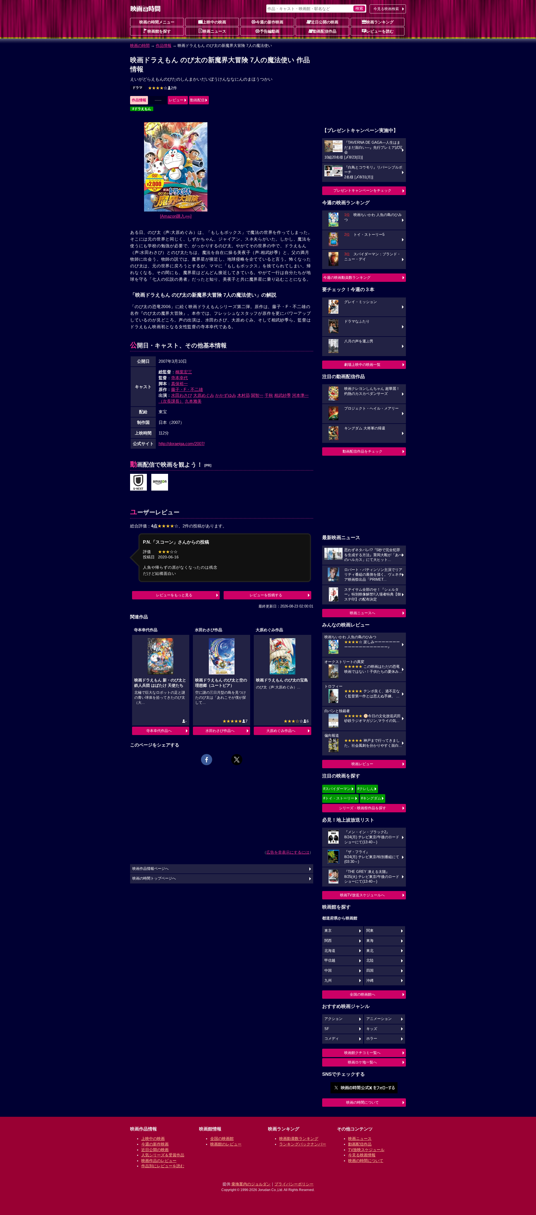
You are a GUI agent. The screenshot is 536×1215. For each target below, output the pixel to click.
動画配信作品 (324, 31)
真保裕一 (179, 383)
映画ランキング (380, 22)
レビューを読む (380, 31)
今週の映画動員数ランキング (346, 277)
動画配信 (197, 100)
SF (326, 1029)
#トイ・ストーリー (338, 798)
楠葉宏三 (183, 371)
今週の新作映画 (269, 22)
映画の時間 (140, 45)
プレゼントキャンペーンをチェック (362, 190)
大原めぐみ (203, 395)
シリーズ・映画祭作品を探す (362, 808)
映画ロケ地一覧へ (362, 1062)
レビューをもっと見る (174, 595)
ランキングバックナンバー (302, 1144)
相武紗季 (282, 395)
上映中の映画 (214, 22)
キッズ (371, 1029)
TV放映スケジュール (366, 1149)
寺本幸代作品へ (159, 731)
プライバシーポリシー (294, 1184)
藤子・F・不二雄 (187, 389)
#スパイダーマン (337, 789)
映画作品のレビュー (158, 1160)
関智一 (257, 395)
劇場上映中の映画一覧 (362, 364)
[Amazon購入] (176, 216)
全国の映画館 (222, 1138)
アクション (333, 1019)
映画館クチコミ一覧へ (362, 1053)
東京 (328, 931)
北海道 (329, 951)
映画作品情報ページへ (150, 869)
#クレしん (365, 789)
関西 (328, 941)
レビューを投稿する (266, 595)
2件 (162, 88)
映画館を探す (159, 31)
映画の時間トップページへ (154, 878)
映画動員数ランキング (298, 1138)
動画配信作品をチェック (362, 451)
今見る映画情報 (361, 1155)
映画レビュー (362, 764)
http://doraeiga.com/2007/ (182, 443)
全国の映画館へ (362, 994)
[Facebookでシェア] (206, 759)
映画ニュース (214, 31)
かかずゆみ (225, 395)
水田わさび (181, 395)
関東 (370, 931)
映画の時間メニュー (156, 22)
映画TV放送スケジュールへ (362, 895)
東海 (370, 941)
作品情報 (163, 45)
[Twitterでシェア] (236, 759)
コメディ (331, 1039)
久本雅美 (193, 401)
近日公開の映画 (324, 22)
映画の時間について (362, 1102)
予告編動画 (269, 31)
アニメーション (379, 1019)
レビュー (176, 100)
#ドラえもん (141, 109)
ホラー (371, 1039)
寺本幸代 (179, 377)
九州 (328, 981)
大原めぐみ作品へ (280, 731)
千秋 (269, 395)
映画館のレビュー (225, 1144)
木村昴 (243, 395)
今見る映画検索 (386, 9)
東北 (370, 951)
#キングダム (371, 798)
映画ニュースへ (362, 613)
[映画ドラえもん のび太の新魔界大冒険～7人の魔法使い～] (138, 482)
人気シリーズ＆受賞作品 (162, 1155)
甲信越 (329, 960)
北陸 (370, 960)
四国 (370, 971)
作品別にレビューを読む (162, 1166)
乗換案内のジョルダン (251, 1184)
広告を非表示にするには (287, 852)
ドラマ (137, 88)
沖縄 (370, 981)
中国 (328, 971)
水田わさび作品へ (219, 731)
